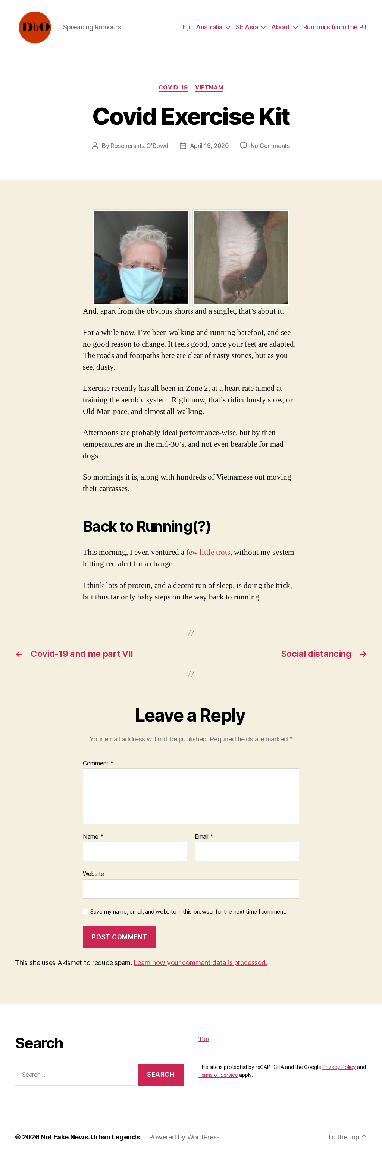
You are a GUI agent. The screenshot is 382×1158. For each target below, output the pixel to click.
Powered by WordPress (184, 1137)
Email (204, 836)
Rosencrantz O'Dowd (139, 145)
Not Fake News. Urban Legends (90, 1137)
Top (203, 1039)
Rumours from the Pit (335, 27)
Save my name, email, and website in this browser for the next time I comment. (188, 911)
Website (93, 873)
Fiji (186, 27)
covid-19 (173, 87)
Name (93, 836)
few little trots (208, 552)
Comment (98, 763)
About (280, 27)
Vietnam (209, 87)
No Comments (270, 145)
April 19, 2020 (209, 145)
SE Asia (247, 27)
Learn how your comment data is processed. (200, 962)
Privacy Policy (339, 1067)
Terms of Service (218, 1075)
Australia (209, 27)
